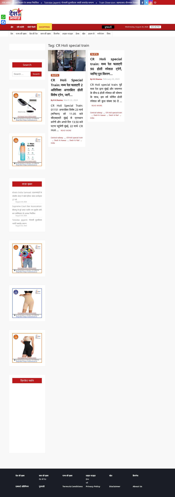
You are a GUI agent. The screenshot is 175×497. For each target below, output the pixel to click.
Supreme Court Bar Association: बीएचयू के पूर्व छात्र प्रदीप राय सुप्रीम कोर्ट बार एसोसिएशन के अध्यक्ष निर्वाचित (27, 210)
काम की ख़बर (45, 33)
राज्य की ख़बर (21, 33)
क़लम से (91, 33)
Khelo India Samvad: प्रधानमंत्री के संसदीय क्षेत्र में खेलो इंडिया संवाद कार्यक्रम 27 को (27, 196)
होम (12, 27)
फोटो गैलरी (31, 27)
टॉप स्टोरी (20, 27)
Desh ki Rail (74, 140)
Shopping (44, 27)
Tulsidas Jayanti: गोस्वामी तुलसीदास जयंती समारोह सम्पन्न (62, 2)
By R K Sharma (57, 100)
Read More (66, 130)
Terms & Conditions (72, 486)
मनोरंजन (100, 33)
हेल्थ (77, 33)
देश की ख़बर (20, 475)
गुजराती (41, 486)
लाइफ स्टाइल (67, 33)
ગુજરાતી (108, 27)
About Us (137, 486)
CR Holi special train (74, 137)
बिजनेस (56, 33)
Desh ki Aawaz (46, 14)
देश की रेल (33, 33)
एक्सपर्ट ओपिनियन (22, 486)
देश (12, 33)
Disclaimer (114, 486)
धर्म (87, 482)
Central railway (57, 137)
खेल (83, 33)
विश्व (108, 33)
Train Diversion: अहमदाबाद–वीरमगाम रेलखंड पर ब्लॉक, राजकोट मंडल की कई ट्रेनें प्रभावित (130, 2)
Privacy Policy (93, 486)
